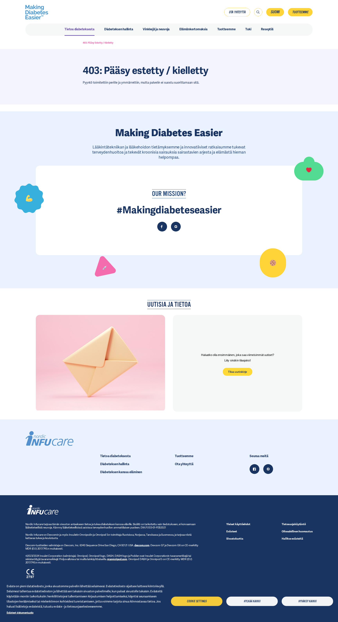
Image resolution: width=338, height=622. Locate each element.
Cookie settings (197, 601)
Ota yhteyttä (237, 12)
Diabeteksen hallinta (114, 464)
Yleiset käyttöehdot (238, 524)
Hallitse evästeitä (292, 538)
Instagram (268, 469)
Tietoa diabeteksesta (115, 456)
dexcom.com (141, 545)
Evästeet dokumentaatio (20, 612)
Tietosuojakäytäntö (294, 524)
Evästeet (231, 531)
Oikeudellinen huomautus (297, 531)
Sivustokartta (234, 538)
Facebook (254, 469)
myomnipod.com (117, 559)
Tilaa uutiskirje (237, 371)
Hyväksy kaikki (307, 601)
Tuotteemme (300, 12)
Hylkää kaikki (252, 601)
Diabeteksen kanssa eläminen (121, 472)
